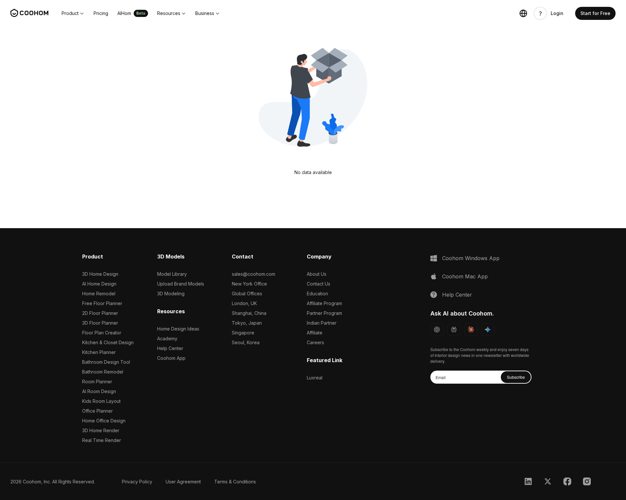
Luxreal (314, 377)
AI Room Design (99, 391)
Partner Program (324, 313)
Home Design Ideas (178, 328)
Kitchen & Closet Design (108, 342)
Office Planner (97, 411)
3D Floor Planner (100, 323)
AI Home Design (99, 284)
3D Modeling (171, 293)
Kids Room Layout (101, 401)
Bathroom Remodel (102, 372)
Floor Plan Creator (101, 332)
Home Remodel (98, 293)
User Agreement (183, 481)
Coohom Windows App (470, 258)
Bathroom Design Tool (106, 362)
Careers (315, 342)
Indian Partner (321, 323)
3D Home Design (100, 274)
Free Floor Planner (102, 303)
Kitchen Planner (99, 352)
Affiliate (314, 332)
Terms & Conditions (235, 481)
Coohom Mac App (465, 276)
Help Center (170, 348)
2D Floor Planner (100, 313)
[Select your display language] (523, 13)
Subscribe (516, 377)
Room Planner (97, 381)
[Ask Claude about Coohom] (470, 329)
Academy (167, 338)
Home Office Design (104, 420)
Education (317, 293)
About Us (316, 274)
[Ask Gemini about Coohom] (487, 329)
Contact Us (318, 284)
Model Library (172, 274)
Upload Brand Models (180, 284)
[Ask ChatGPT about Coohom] (436, 329)
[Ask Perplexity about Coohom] (453, 329)
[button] (73, 13)
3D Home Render (100, 430)
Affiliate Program (324, 303)
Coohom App (171, 358)
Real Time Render (101, 440)
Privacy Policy (137, 481)
